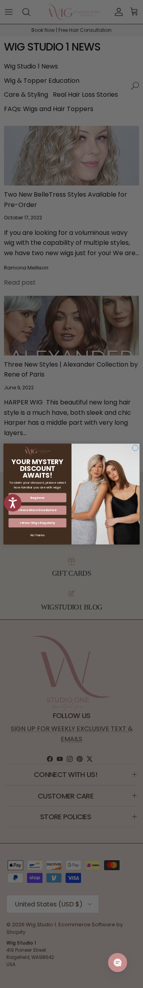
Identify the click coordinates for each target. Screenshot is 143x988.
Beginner (37, 497)
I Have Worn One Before (37, 510)
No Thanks (37, 535)
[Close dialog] (135, 448)
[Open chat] (117, 962)
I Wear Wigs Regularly (37, 523)
